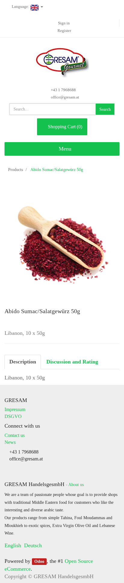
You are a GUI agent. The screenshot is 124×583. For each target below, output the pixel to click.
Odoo (39, 561)
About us (76, 484)
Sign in (64, 23)
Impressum (15, 409)
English (13, 545)
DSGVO (13, 416)
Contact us (15, 435)
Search (105, 109)
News (10, 442)
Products (15, 169)
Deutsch (33, 545)
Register (64, 30)
